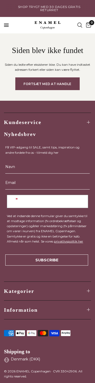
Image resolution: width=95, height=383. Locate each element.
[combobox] (16, 201)
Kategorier (19, 291)
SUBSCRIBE (46, 260)
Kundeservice (22, 122)
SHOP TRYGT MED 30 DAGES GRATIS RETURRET (48, 8)
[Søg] (79, 25)
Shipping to (17, 351)
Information (21, 310)
